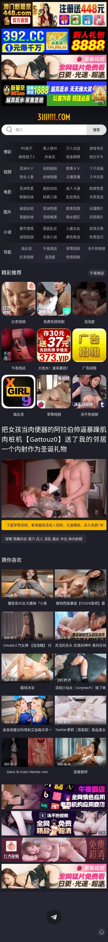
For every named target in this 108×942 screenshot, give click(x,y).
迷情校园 (27, 236)
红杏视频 (27, 257)
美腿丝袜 (27, 216)
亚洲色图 (50, 208)
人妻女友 (73, 228)
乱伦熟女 (73, 196)
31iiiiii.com (54, 117)
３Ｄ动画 (96, 168)
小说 (8, 232)
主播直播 (73, 176)
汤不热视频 (96, 248)
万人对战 (73, 148)
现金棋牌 (73, 156)
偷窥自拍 (27, 208)
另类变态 (96, 196)
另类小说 (50, 236)
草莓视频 (73, 248)
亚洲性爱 (27, 188)
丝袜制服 (50, 176)
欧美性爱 (96, 188)
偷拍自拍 (50, 188)
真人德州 (50, 148)
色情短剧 (73, 257)
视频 (8, 172)
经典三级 (50, 196)
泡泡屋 (50, 257)
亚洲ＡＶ (27, 168)
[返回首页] (101, 932)
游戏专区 (96, 148)
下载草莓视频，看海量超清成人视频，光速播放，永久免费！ (54, 525)
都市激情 (27, 228)
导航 (8, 252)
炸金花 (50, 156)
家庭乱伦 (50, 228)
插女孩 (26, 248)
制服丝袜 (27, 196)
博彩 (8, 152)
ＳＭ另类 (96, 176)
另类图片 (96, 216)
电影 (8, 192)
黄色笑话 (73, 236)
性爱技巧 (96, 236)
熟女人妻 (27, 176)
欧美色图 (73, 208)
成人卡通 (73, 188)
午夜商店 (50, 248)
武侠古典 (96, 228)
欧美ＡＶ (73, 168)
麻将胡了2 (27, 156)
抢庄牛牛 (96, 156)
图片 (8, 212)
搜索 (96, 129)
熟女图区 (73, 216)
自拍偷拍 (50, 168)
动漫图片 (96, 208)
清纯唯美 (50, 216)
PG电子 (26, 148)
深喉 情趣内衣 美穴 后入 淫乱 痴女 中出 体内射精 (43, 538)
